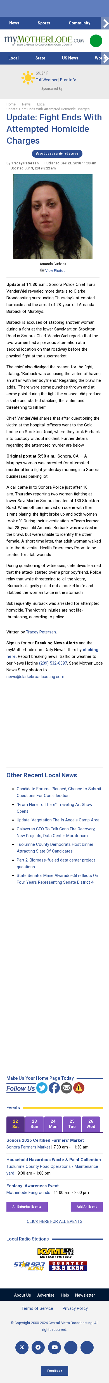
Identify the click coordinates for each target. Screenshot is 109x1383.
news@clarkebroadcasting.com (35, 676)
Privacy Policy (75, 1308)
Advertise (45, 1295)
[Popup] (96, 41)
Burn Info (68, 80)
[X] (22, 1347)
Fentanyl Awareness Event (32, 1185)
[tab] (15, 1124)
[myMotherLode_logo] (44, 40)
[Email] (70, 1347)
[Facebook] (38, 1347)
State (40, 58)
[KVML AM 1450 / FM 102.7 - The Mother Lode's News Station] (55, 1251)
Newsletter (85, 1295)
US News (70, 58)
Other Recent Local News (41, 775)
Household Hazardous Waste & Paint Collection (53, 1159)
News (14, 23)
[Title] (87, 1347)
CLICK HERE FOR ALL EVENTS (54, 1221)
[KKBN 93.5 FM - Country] (67, 1264)
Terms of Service (37, 1308)
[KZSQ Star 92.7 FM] (27, 1264)
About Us (22, 1295)
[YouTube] (54, 1347)
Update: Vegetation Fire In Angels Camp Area (58, 820)
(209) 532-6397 (53, 663)
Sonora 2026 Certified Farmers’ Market (45, 1140)
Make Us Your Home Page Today (40, 1078)
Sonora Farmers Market (28, 1147)
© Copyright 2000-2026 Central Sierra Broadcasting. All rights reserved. (54, 1326)
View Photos (54, 270)
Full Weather (47, 80)
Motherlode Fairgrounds (28, 1192)
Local (13, 58)
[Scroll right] (105, 23)
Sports (44, 23)
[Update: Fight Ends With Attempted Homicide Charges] (53, 257)
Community (79, 23)
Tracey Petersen (41, 632)
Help (65, 1295)
